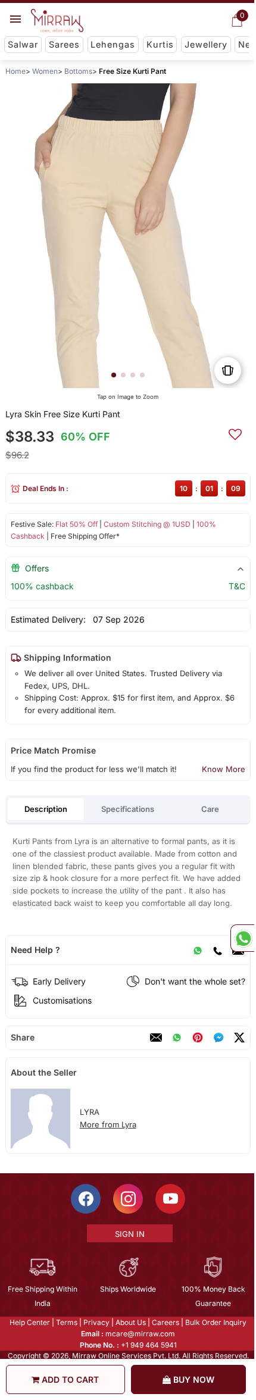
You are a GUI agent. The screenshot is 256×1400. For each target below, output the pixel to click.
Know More (223, 769)
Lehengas (112, 44)
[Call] (217, 950)
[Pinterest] (198, 1037)
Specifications (127, 809)
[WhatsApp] (198, 950)
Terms (66, 1322)
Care (210, 809)
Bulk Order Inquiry (215, 1322)
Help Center (29, 1322)
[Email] (156, 1037)
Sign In (128, 1234)
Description (45, 809)
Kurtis (160, 44)
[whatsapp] (177, 1037)
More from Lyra (108, 1124)
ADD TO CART (69, 1379)
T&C (237, 586)
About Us (130, 1322)
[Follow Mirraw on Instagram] (127, 1199)
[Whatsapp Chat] (242, 938)
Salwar (23, 44)
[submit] (235, 432)
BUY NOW (192, 1379)
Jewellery (206, 44)
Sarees (64, 44)
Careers (165, 1322)
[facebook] (218, 1037)
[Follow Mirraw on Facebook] (85, 1199)
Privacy (96, 1322)
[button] (113, 375)
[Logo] (57, 21)
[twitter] (239, 1037)
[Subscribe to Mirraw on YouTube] (170, 1199)
